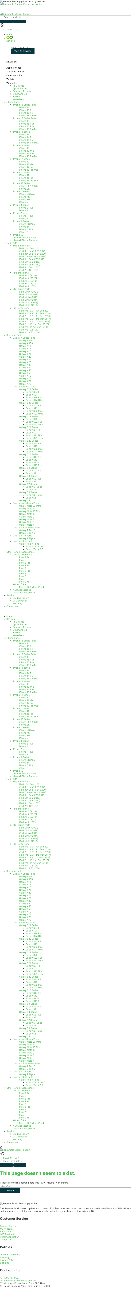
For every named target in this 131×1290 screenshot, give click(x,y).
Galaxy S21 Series (28, 963)
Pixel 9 (22, 1096)
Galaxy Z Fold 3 (27, 1066)
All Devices (18, 621)
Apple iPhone (20, 624)
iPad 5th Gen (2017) (29, 797)
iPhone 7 (23, 754)
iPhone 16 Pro (26, 648)
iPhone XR (24, 735)
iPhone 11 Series (21, 708)
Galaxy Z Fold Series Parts (26, 1063)
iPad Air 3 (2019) (28, 816)
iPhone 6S (24, 762)
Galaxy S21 (31, 968)
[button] (68, 39)
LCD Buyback (20, 1136)
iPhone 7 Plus (26, 751)
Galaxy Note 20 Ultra (30, 1041)
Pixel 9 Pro (24, 1093)
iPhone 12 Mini (26, 700)
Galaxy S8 (31, 1017)
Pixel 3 (22, 1115)
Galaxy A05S (26, 879)
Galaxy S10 (31, 995)
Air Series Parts (21, 808)
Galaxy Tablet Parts (23, 1077)
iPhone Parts (12, 638)
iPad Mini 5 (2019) (28, 830)
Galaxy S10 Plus (34, 1001)
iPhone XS (24, 732)
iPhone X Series (21, 727)
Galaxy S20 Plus (34, 984)
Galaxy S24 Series (28, 925)
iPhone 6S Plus (27, 760)
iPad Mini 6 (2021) (28, 827)
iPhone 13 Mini (26, 686)
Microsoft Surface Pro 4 (31, 1123)
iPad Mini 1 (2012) (28, 841)
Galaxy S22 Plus (34, 957)
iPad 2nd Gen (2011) (29, 806)
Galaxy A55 (25, 909)
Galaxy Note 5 (26, 1058)
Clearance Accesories (24, 1128)
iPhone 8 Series (21, 741)
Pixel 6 (22, 1109)
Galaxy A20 (25, 887)
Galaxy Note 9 (26, 1052)
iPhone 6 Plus (26, 765)
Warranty (17, 1139)
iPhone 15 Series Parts (24, 654)
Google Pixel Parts (22, 1090)
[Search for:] (65, 1185)
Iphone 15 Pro (26, 662)
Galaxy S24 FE (33, 928)
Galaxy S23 (32, 944)
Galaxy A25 (25, 898)
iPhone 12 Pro (26, 703)
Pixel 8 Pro (24, 1098)
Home (9, 616)
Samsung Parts (14, 871)
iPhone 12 (24, 697)
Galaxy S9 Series (28, 1003)
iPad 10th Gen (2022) (30, 784)
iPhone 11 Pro (26, 713)
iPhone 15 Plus (26, 659)
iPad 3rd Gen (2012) (29, 803)
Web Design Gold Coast (91, 1288)
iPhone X (23, 738)
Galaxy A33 (25, 900)
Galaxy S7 (31, 1025)
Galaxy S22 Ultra (34, 960)
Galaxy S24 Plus (34, 933)
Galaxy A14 (25, 884)
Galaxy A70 (25, 911)
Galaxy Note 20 (27, 1044)
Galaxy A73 (25, 919)
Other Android (20, 629)
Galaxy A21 (25, 890)
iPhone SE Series (21, 719)
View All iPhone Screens (25, 773)
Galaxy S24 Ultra (34, 936)
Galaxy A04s (25, 876)
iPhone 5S (18, 770)
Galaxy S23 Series (28, 938)
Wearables (18, 635)
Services (10, 1131)
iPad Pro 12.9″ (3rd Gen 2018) (35, 852)
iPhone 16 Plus (26, 646)
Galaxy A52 (25, 903)
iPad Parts (11, 778)
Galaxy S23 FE (33, 941)
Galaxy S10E (32, 998)
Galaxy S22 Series (28, 952)
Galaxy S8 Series (28, 1012)
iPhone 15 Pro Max (29, 665)
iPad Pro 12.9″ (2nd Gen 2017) (35, 854)
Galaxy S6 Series (28, 1028)
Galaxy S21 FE (33, 965)
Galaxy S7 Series (28, 1020)
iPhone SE (24, 724)
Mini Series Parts (21, 825)
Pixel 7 (22, 1104)
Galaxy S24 (32, 930)
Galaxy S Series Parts (24, 922)
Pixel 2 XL (24, 1117)
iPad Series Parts (22, 781)
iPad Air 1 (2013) (27, 822)
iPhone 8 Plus (26, 743)
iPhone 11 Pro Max (28, 716)
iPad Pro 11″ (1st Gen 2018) (33, 862)
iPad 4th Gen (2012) (29, 800)
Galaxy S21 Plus (34, 971)
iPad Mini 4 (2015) (28, 833)
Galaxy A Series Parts (24, 873)
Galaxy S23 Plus (34, 947)
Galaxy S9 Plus (33, 1006)
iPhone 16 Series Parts (24, 640)
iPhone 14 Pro (26, 675)
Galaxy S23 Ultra (34, 949)
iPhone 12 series (21, 694)
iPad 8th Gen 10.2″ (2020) (32, 789)
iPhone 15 (24, 657)
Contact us (12, 1142)
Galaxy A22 (25, 892)
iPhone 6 (23, 768)
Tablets (16, 632)
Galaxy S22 (31, 955)
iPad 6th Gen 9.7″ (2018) (32, 795)
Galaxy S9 (31, 1009)
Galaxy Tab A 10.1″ (35, 1082)
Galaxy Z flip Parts (22, 1071)
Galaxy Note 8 (26, 1055)
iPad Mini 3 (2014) (28, 835)
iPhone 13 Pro (26, 689)
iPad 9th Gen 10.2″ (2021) (32, 787)
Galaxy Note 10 (27, 1049)
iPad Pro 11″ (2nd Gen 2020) (34, 860)
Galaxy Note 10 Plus (29, 1047)
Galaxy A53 (25, 906)
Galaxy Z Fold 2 (27, 1068)
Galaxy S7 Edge (34, 1022)
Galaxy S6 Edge (34, 1031)
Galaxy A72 (25, 917)
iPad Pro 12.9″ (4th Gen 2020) (35, 849)
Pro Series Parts (21, 844)
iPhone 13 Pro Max (29, 692)
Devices (10, 619)
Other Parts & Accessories (20, 1087)
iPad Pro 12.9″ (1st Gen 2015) (34, 857)
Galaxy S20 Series (28, 976)
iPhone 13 (24, 684)
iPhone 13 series (21, 681)
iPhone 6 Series (21, 757)
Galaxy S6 (31, 1033)
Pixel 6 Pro (24, 1106)
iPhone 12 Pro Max (29, 705)
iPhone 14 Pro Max (29, 678)
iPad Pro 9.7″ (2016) (29, 868)
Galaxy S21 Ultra (34, 974)
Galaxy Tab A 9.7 (34, 1085)
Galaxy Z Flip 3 (27, 1074)
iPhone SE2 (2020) (29, 722)
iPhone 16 (24, 643)
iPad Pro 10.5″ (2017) (30, 865)
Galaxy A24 (25, 895)
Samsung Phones (22, 627)
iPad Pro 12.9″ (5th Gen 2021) (34, 846)
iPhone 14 (24, 670)
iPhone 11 (24, 711)
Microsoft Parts (21, 1120)
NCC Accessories (22, 1125)
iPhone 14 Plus (26, 673)
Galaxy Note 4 (26, 1060)
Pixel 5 (22, 1112)
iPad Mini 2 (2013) (28, 838)
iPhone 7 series (20, 749)
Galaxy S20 (32, 982)
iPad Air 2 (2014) (28, 819)
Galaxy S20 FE (33, 979)
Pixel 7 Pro (24, 1101)
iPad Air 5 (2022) (28, 811)
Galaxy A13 (25, 881)
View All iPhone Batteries (25, 776)
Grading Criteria (21, 1133)
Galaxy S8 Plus (33, 1014)
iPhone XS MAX (27, 730)
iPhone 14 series (21, 667)
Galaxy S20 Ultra (34, 987)
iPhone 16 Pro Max (29, 651)
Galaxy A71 (25, 914)
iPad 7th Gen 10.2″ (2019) (32, 792)
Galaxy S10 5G (33, 993)
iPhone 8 (23, 746)
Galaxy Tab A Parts (29, 1079)
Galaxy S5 (24, 1036)
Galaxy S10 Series (28, 990)
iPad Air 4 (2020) (28, 814)
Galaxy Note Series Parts (26, 1039)
